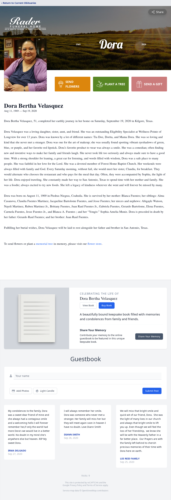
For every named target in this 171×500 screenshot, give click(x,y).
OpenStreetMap (89, 490)
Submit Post (152, 390)
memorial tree (44, 244)
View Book (88, 305)
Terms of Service (94, 485)
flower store (95, 244)
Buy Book (107, 305)
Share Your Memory (149, 336)
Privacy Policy (76, 485)
